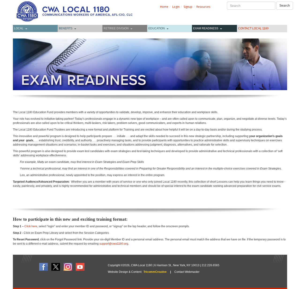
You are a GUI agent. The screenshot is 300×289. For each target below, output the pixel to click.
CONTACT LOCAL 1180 (253, 28)
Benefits (65, 28)
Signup (188, 7)
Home (164, 7)
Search (284, 5)
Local (18, 28)
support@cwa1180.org (113, 243)
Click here (30, 226)
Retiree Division (116, 28)
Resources (203, 7)
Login (176, 7)
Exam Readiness (205, 28)
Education (156, 28)
